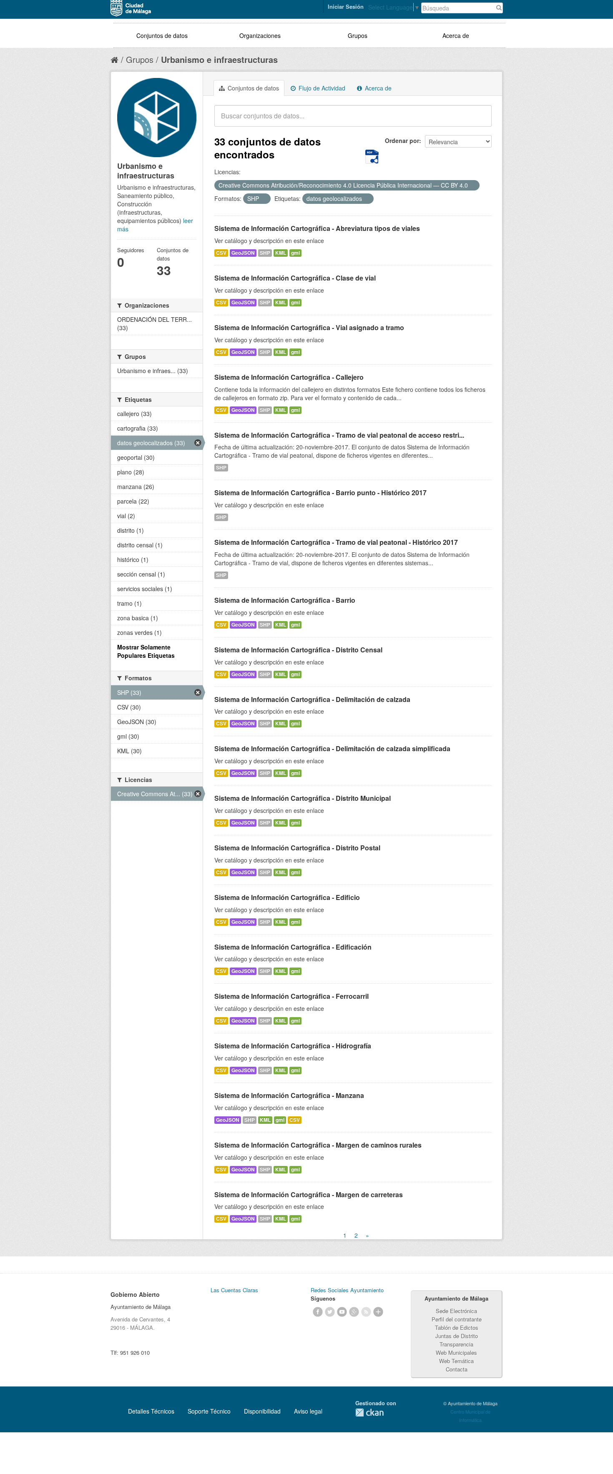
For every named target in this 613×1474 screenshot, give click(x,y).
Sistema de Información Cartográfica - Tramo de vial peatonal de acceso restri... (339, 435)
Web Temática (456, 1361)
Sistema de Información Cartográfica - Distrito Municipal (302, 798)
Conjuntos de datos (162, 35)
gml (295, 252)
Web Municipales (456, 1352)
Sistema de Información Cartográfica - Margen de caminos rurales (318, 1145)
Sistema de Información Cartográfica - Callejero (289, 377)
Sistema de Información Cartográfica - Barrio (284, 600)
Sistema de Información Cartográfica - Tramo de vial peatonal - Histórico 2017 (336, 542)
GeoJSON (243, 252)
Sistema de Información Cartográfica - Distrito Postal (297, 847)
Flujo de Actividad (321, 88)
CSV (221, 252)
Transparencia (456, 1344)
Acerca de (455, 35)
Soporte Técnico (209, 1411)
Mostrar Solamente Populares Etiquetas (146, 651)
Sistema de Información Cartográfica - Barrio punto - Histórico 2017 (320, 492)
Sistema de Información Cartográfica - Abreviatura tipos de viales (317, 228)
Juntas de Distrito (456, 1336)
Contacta (456, 1369)
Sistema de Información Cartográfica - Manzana (289, 1095)
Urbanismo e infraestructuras (219, 59)
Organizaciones (260, 35)
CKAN (369, 1412)
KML (280, 252)
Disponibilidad (262, 1411)
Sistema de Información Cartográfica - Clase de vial (295, 278)
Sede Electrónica (456, 1311)
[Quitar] (472, 185)
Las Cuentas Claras (234, 1290)
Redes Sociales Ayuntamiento (347, 1290)
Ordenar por (402, 140)
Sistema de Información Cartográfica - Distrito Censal (298, 649)
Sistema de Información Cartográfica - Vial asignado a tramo (309, 327)
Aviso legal (308, 1411)
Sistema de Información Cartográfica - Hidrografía (292, 1045)
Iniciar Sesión (346, 6)
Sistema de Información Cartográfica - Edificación (293, 947)
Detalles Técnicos (151, 1411)
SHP (265, 252)
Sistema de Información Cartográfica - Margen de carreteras (308, 1194)
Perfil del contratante (457, 1319)
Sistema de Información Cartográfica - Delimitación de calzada (312, 699)
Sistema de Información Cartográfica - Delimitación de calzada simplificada (332, 748)
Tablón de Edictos (456, 1327)
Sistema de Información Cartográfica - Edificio (287, 897)
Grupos (357, 35)
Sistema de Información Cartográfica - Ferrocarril (291, 996)
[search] (479, 120)
